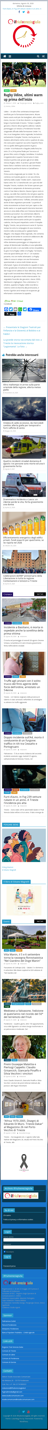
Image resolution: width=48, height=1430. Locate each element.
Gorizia (15, 790)
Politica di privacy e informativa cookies (18, 1219)
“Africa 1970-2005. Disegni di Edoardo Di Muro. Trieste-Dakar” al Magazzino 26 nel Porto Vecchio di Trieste (23, 1125)
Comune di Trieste (9, 1351)
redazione (23, 636)
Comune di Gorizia (9, 1362)
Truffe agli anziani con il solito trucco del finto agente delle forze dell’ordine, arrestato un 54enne (22, 685)
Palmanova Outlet (9, 1321)
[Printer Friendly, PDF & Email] (14, 301)
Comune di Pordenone (10, 1358)
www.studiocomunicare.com (13, 1395)
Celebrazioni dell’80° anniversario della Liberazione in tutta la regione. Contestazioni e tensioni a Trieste (22, 578)
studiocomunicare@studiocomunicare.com (18, 1399)
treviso (8, 106)
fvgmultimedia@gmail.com (12, 1392)
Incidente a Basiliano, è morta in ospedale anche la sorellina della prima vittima (23, 630)
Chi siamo (7, 1215)
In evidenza (17, 623)
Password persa (9, 1266)
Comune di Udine (8, 1355)
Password (7, 1244)
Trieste (15, 677)
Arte (6, 950)
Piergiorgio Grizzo (26, 103)
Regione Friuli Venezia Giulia (12, 1347)
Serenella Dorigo (24, 1133)
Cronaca (8, 623)
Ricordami (10, 1252)
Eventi (12, 950)
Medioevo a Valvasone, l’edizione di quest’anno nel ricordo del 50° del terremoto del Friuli (23, 1014)
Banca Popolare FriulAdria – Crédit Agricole (18, 1332)
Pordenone (27, 733)
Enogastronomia (18, 1004)
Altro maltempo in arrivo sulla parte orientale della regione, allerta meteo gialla (22, 387)
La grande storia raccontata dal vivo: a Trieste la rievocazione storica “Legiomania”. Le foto (22, 343)
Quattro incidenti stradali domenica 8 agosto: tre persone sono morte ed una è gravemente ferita (24, 464)
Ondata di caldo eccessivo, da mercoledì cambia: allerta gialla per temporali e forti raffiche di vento (23, 425)
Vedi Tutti (40, 594)
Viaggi (7, 1006)
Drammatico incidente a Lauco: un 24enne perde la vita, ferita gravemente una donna (23, 502)
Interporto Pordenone (10, 1329)
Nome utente (8, 1237)
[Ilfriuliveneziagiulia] (4, 56)
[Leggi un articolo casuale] (43, 56)
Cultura (7, 1004)
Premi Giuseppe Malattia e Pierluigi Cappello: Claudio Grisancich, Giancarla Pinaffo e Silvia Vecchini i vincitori (22, 1068)
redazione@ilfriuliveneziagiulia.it (14, 1388)
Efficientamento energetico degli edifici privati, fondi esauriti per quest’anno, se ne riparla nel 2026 (23, 540)
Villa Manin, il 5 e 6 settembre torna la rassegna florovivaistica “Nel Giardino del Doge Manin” (23, 957)
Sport (7, 90)
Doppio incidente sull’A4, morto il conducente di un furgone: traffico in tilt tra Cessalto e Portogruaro (24, 741)
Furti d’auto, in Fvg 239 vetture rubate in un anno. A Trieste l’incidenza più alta (22, 800)
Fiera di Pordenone (9, 1325)
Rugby (37, 103)
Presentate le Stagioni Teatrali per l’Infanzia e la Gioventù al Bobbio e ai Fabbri (22, 330)
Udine (13, 90)
